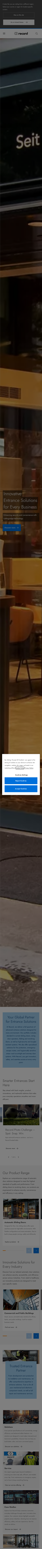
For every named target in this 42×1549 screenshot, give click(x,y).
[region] (21, 774)
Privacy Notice (29, 768)
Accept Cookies (21, 789)
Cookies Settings (21, 775)
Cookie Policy (20, 768)
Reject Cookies (21, 781)
